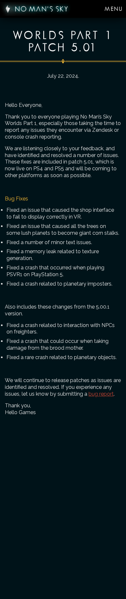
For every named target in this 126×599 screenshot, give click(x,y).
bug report (101, 394)
